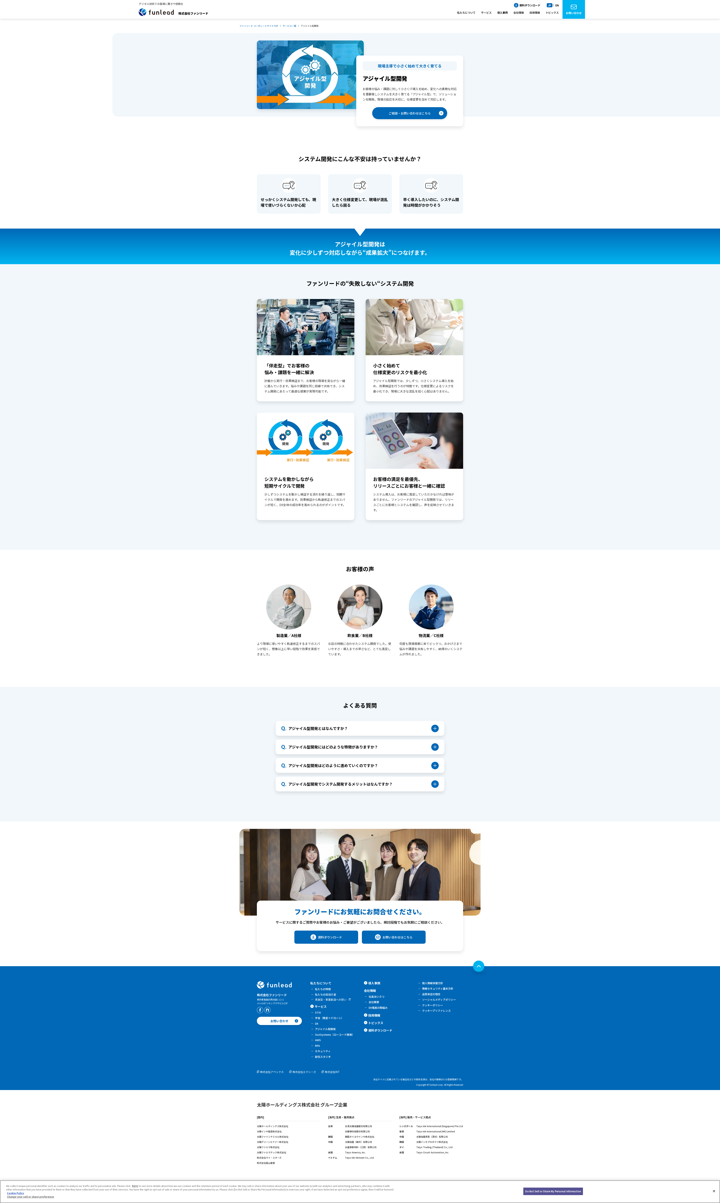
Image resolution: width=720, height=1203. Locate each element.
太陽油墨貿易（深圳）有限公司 (432, 1136)
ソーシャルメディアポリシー (439, 999)
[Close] (714, 1191)
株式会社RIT (332, 1072)
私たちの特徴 (323, 989)
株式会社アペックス (272, 1072)
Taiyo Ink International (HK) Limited (435, 1131)
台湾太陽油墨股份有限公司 (358, 1126)
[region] (360, 1191)
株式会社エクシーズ (304, 1072)
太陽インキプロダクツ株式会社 (432, 1141)
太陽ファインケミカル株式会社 (272, 1136)
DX (316, 1023)
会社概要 (374, 1002)
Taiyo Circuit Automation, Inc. (432, 1152)
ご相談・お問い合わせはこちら (410, 113)
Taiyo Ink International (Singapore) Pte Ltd (439, 1126)
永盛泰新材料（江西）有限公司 (360, 1147)
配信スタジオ (323, 1057)
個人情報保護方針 (432, 983)
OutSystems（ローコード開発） (335, 1034)
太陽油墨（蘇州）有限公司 (358, 1141)
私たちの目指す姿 (325, 994)
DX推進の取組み (378, 1007)
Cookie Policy (15, 1193)
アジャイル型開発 (325, 1029)
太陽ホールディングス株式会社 (272, 1126)
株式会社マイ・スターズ (269, 1157)
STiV (318, 1012)
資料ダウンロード (529, 5)
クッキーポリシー (432, 1005)
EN (557, 5)
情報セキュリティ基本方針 (437, 988)
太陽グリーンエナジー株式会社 (272, 1141)
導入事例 (502, 12)
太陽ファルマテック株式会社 (271, 1152)
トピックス (375, 1023)
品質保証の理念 (431, 994)
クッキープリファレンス (436, 1010)
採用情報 (374, 1015)
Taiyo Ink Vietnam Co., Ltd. (359, 1157)
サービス (321, 1006)
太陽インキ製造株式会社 (269, 1131)
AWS (318, 1040)
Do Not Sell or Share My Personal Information (553, 1191)
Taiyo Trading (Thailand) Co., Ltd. (434, 1147)
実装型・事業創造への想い (330, 999)
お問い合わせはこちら (397, 937)
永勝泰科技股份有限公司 (357, 1131)
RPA (317, 1045)
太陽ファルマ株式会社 (268, 1147)
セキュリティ (323, 1051)
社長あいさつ (376, 996)
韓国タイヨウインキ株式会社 (359, 1136)
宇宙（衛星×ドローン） (329, 1018)
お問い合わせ (574, 13)
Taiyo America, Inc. (355, 1152)
